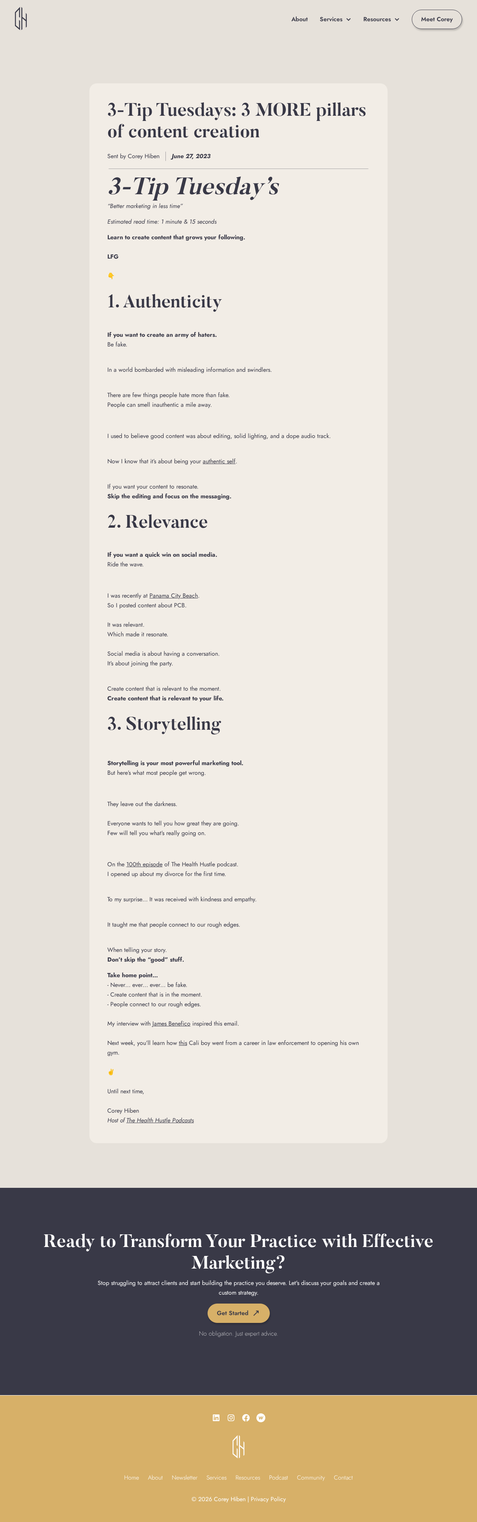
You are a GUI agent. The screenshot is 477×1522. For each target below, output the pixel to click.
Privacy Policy (268, 1499)
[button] (335, 20)
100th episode (144, 864)
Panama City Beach (173, 595)
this (183, 1043)
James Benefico (171, 1023)
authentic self (219, 461)
